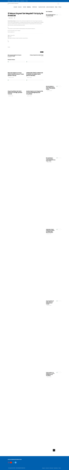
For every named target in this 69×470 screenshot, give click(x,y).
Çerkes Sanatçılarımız (50, 6)
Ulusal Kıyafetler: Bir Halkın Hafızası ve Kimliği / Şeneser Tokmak (15, 92)
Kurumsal (19, 6)
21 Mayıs (59, 6)
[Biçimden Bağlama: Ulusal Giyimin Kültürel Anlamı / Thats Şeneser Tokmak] (16, 66)
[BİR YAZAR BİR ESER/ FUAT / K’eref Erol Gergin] (59, 49)
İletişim (56, 6)
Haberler (24, 6)
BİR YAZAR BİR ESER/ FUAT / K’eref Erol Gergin (51, 15)
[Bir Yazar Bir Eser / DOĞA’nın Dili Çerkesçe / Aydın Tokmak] (53, 453)
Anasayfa (15, 6)
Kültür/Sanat (34, 6)
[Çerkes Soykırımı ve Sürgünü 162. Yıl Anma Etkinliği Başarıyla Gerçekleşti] (34, 84)
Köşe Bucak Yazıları (41, 6)
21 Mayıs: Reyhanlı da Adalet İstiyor (36, 55)
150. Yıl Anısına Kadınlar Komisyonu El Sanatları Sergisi (14, 56)
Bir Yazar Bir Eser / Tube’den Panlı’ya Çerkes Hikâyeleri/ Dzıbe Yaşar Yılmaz (50, 159)
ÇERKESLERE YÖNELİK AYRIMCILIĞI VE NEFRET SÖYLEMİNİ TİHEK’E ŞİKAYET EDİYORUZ (34, 74)
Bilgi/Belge (29, 6)
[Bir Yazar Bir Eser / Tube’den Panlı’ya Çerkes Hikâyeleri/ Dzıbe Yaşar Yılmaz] (59, 192)
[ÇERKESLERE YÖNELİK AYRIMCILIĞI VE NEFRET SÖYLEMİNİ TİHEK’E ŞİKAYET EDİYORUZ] (34, 66)
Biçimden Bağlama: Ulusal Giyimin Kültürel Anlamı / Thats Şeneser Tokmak (16, 74)
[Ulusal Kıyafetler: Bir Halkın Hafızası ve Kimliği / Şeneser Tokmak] (16, 84)
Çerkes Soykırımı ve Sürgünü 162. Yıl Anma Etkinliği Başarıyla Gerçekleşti (34, 92)
